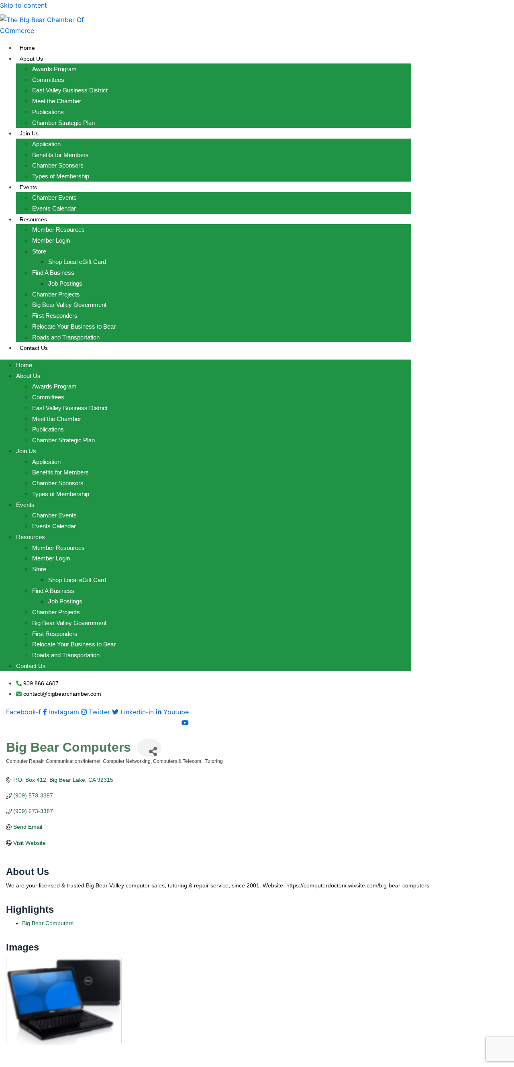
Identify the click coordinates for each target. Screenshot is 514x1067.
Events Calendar (54, 208)
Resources (33, 219)
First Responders (55, 315)
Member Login (51, 240)
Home (27, 48)
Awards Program (54, 68)
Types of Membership (60, 176)
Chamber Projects (56, 294)
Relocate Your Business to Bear (74, 326)
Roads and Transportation (66, 337)
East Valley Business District (70, 90)
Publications (48, 111)
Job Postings (65, 283)
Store (39, 251)
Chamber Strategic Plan (63, 122)
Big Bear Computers (47, 923)
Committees (48, 79)
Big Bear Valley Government (69, 304)
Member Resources (58, 229)
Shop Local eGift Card (77, 261)
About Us (31, 58)
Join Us (29, 133)
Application (46, 144)
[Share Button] (149, 747)
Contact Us (34, 348)
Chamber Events (54, 197)
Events (28, 187)
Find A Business (53, 272)
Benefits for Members (60, 154)
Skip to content (23, 5)
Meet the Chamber (56, 101)
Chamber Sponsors (58, 165)
